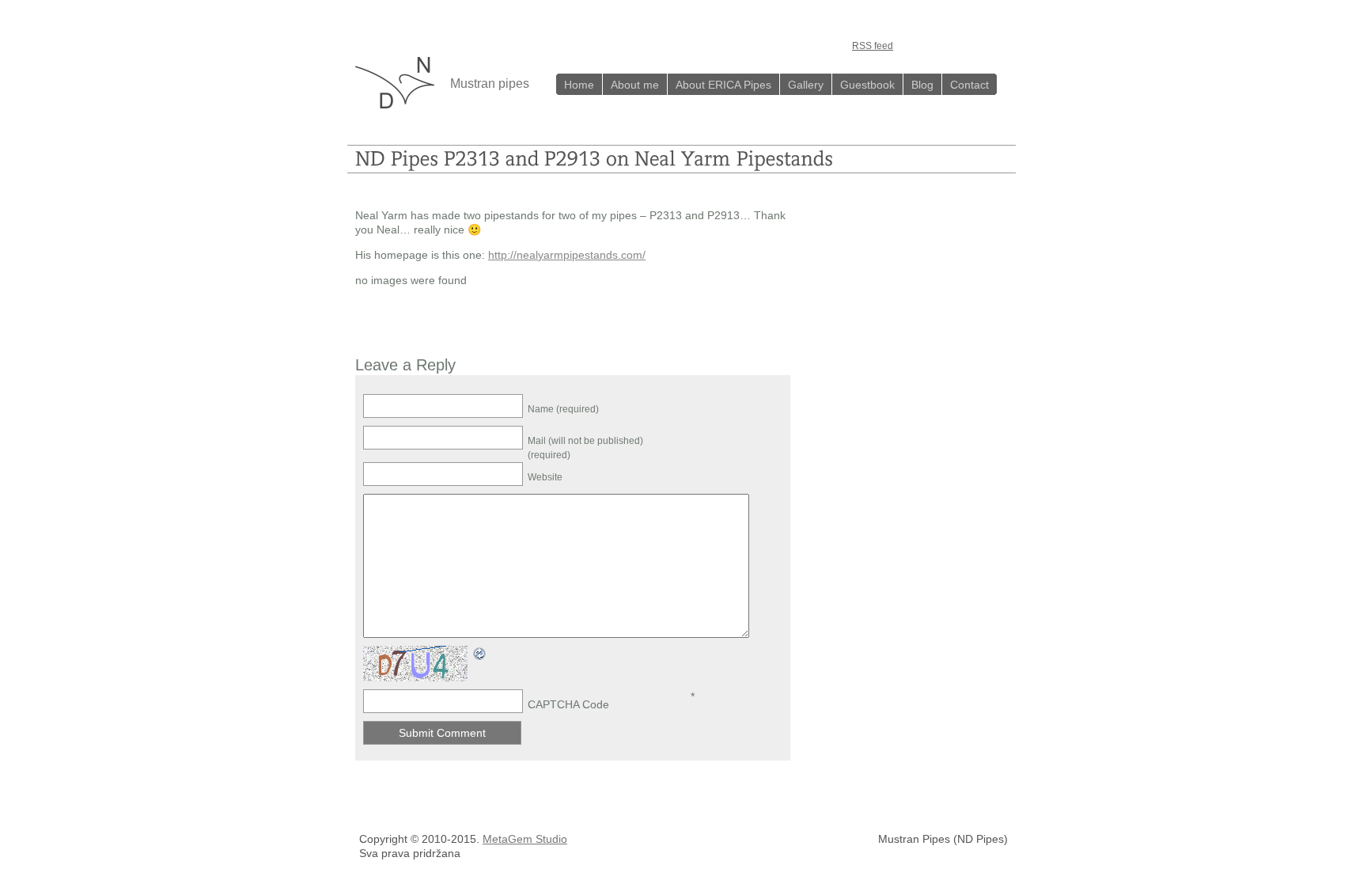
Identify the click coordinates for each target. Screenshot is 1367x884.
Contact (969, 84)
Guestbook (867, 84)
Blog (922, 84)
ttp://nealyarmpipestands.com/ (570, 255)
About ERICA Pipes (723, 84)
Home (579, 84)
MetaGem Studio (525, 839)
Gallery (806, 84)
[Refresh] (480, 654)
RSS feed (872, 45)
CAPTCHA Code (568, 704)
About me (635, 84)
